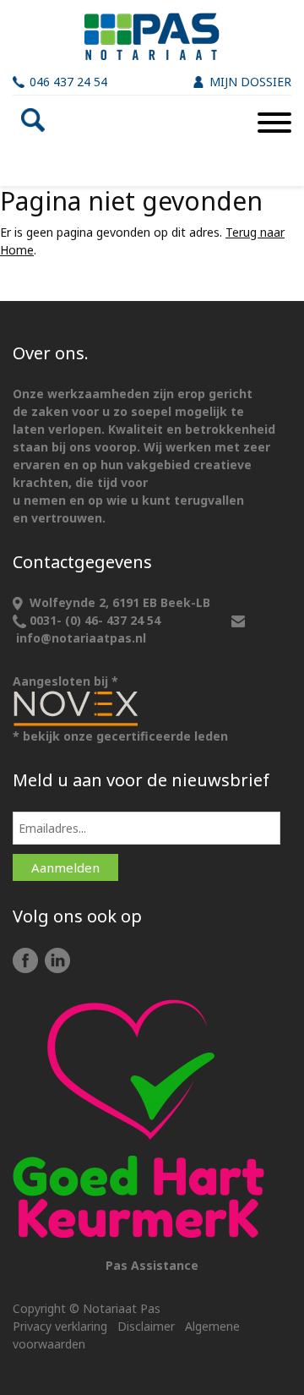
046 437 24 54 (68, 82)
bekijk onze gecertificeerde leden (125, 736)
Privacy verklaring (60, 1326)
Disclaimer (146, 1326)
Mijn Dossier (250, 82)
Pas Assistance (152, 1265)
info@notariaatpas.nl (81, 638)
